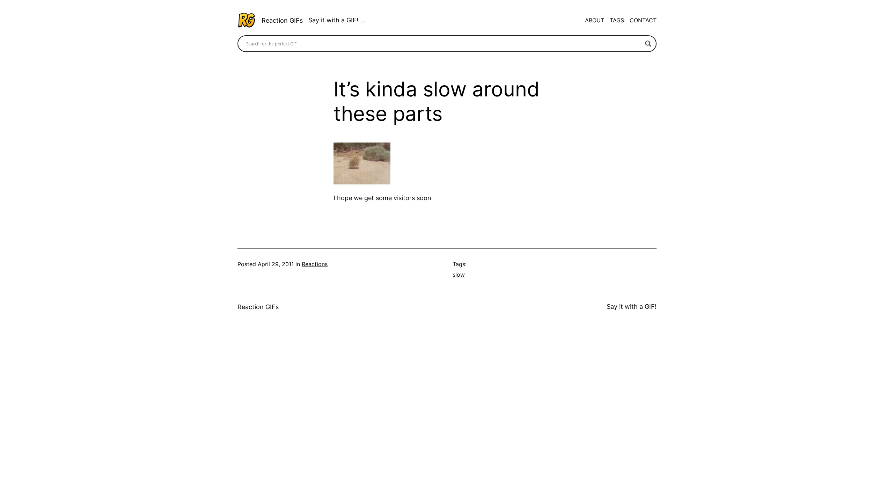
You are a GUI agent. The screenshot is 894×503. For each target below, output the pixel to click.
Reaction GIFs (282, 20)
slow (459, 274)
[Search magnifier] (648, 44)
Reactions (315, 264)
